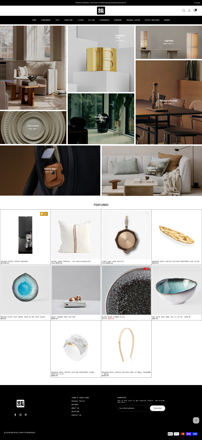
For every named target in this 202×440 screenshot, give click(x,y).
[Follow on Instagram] (20, 415)
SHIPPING (75, 411)
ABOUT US (75, 408)
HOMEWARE (118, 20)
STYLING (91, 20)
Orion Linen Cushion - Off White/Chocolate (71, 261)
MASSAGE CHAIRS (133, 20)
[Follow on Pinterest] (25, 415)
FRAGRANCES (104, 20)
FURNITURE (68, 20)
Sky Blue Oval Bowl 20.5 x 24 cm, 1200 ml (171, 317)
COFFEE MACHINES (152, 20)
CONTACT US (76, 415)
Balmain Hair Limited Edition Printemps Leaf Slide (175, 261)
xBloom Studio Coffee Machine (14, 261)
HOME (34, 20)
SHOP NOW (49, 101)
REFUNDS (74, 404)
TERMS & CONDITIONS (80, 398)
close (5, 3)
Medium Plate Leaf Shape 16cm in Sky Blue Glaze (23, 317)
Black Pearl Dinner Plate (113, 317)
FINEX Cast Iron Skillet (113, 261)
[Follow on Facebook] (15, 415)
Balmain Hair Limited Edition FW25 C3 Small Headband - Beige (126, 373)
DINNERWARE (46, 20)
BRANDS (167, 20)
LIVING (80, 20)
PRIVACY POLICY (78, 401)
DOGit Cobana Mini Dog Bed (63, 317)
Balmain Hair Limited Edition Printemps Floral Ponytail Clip (73, 373)
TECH (57, 20)
